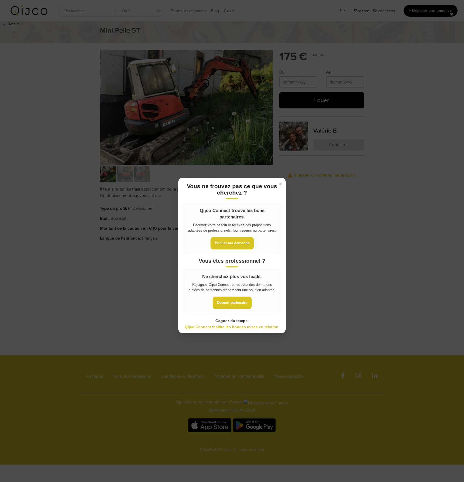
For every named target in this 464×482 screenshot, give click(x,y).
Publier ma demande (232, 243)
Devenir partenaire (232, 303)
